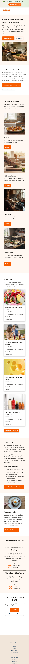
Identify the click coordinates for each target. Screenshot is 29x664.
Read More (8, 319)
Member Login (14, 657)
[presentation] (14, 297)
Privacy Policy (14, 639)
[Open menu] (26, 10)
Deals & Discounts (14, 654)
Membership (14, 661)
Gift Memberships (14, 652)
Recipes (14, 646)
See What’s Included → (8, 90)
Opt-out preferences (14, 642)
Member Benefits (14, 650)
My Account (14, 659)
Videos (14, 648)
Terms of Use (14, 641)
